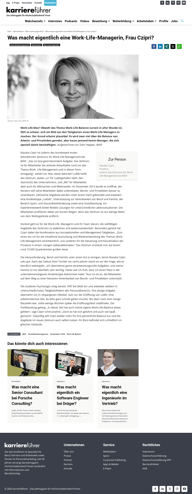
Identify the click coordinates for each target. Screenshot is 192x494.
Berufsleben (18, 31)
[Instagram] (178, 3)
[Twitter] (173, 3)
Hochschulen (36, 45)
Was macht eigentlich (34, 31)
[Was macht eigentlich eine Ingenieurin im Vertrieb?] (118, 362)
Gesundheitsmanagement (19, 45)
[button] (182, 21)
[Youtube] (184, 3)
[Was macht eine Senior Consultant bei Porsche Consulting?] (27, 362)
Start (9, 31)
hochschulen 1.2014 (57, 334)
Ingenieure (61, 381)
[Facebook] (162, 3)
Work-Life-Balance (74, 334)
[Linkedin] (168, 3)
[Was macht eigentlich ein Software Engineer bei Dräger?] (73, 362)
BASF (24, 334)
